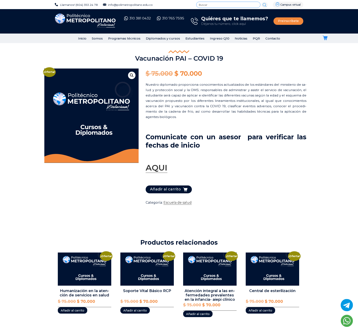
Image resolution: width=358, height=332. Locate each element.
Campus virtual (290, 4)
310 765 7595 (173, 18)
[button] (131, 75)
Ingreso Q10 (219, 38)
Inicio (82, 38)
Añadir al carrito (165, 189)
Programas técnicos (124, 38)
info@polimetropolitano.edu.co (130, 4)
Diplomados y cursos (163, 38)
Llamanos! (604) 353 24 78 (78, 4)
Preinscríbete (288, 21)
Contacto (272, 38)
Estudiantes (194, 38)
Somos (97, 38)
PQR (256, 38)
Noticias (241, 38)
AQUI (156, 168)
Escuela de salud (177, 202)
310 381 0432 (140, 18)
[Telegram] (347, 305)
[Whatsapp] (347, 321)
